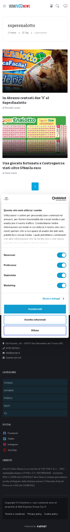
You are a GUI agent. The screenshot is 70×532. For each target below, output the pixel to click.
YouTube (12, 450)
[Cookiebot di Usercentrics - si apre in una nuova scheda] (52, 199)
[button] (60, 6)
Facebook (13, 433)
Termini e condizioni (15, 514)
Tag (26, 32)
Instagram (13, 444)
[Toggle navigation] (4, 5)
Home (13, 32)
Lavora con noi (13, 357)
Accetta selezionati (35, 319)
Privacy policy (35, 514)
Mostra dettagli (51, 298)
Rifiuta (35, 330)
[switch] (61, 265)
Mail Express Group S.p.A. (32, 506)
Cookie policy (51, 514)
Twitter (11, 438)
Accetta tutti (35, 309)
